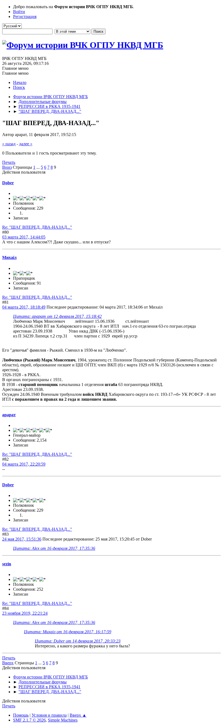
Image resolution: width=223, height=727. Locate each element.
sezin (6, 564)
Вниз (7, 167)
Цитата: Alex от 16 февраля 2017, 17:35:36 (54, 548)
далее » (25, 143)
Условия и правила (49, 715)
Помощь (21, 715)
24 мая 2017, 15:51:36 (21, 539)
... (38, 167)
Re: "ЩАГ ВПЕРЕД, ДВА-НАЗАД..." (37, 454)
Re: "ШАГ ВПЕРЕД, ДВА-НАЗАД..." (37, 227)
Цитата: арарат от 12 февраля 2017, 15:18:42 (57, 316)
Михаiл (9, 257)
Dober (8, 182)
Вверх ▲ (78, 715)
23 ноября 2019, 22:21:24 (25, 613)
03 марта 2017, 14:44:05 (23, 237)
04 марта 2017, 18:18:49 (23, 307)
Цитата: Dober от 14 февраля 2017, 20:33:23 (77, 641)
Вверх (8, 662)
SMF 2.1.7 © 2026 (29, 720)
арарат (9, 414)
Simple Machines (63, 720)
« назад (9, 143)
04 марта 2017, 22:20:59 (23, 464)
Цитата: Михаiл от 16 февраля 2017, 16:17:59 (67, 631)
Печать (8, 162)
